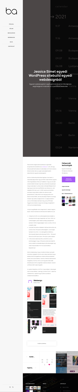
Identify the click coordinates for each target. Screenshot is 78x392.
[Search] (13, 387)
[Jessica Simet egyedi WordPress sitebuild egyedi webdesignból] (42, 360)
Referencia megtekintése (68, 179)
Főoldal (44, 387)
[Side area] (10, 387)
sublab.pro (45, 167)
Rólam (44, 391)
